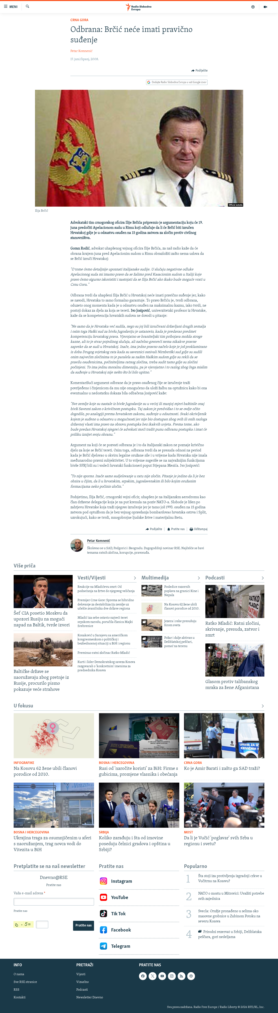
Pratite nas (84, 925)
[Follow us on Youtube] (162, 976)
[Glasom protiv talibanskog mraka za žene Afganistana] (234, 660)
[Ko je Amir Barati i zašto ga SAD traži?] (224, 735)
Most (188, 832)
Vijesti (80, 974)
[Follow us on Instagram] (172, 976)
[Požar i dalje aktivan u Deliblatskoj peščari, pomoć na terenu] (151, 641)
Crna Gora (79, 20)
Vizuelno (82, 982)
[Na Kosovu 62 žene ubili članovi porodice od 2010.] (151, 608)
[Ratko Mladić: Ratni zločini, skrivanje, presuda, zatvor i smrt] (234, 601)
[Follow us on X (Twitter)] (152, 976)
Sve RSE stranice (25, 982)
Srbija (104, 832)
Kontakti (20, 997)
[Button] (199, 70)
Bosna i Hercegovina (116, 763)
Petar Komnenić (81, 51)
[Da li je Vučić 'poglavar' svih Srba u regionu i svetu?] (224, 805)
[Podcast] (253, 7)
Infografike (24, 763)
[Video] (265, 7)
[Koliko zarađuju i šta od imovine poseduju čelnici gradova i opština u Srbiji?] (139, 805)
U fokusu (23, 706)
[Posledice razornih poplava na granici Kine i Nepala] (151, 591)
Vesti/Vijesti (92, 578)
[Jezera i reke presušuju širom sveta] (151, 625)
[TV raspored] (191, 976)
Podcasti (215, 578)
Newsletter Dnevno (89, 997)
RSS (16, 990)
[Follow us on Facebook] (143, 976)
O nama (19, 974)
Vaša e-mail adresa (29, 893)
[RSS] (181, 976)
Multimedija (155, 578)
